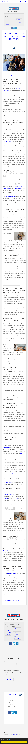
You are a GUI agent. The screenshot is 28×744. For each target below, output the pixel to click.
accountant (12, 547)
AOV (14, 1)
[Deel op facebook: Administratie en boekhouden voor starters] (12, 28)
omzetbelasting (16, 182)
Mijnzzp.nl (6, 1)
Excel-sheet (11, 310)
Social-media (9, 636)
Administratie (9, 630)
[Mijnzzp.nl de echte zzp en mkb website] (14, 8)
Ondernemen (17, 638)
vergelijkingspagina (11, 573)
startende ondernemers (10, 128)
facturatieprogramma (11, 473)
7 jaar (21, 453)
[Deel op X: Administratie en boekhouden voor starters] (14, 28)
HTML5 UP (15, 734)
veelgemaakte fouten (18, 422)
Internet (18, 634)
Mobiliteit (7, 24)
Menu (25, 1)
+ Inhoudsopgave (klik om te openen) (11, 75)
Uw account (20, 1)
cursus (20, 526)
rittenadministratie (18, 188)
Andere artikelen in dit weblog (12, 600)
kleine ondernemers (7, 550)
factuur (6, 498)
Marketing (19, 22)
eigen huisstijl (9, 482)
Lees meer (9, 679)
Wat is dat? (11, 739)
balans (22, 428)
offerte (16, 498)
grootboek (6, 429)
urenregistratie (6, 188)
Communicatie (18, 19)
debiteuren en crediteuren (12, 428)
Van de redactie (16, 42)
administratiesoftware (10, 196)
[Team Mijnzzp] (14, 48)
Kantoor (7, 21)
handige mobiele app (9, 494)
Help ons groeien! (11, 694)
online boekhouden (18, 392)
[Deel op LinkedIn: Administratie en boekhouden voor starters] (16, 28)
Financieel (7, 19)
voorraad (19, 186)
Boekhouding (17, 628)
